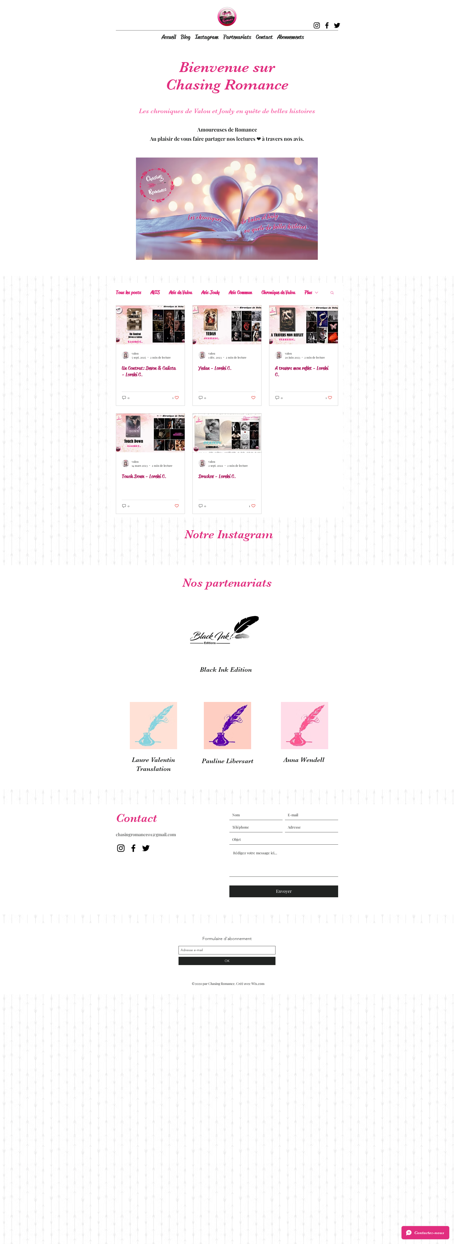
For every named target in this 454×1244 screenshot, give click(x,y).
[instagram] (317, 25)
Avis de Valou (180, 292)
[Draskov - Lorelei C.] (227, 433)
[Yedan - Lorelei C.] (227, 324)
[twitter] (337, 25)
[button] (332, 293)
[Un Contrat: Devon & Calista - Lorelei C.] (150, 324)
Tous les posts (128, 292)
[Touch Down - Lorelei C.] (150, 433)
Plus (308, 292)
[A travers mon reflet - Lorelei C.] (303, 324)
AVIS (155, 292)
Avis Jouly (210, 292)
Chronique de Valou (278, 292)
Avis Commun (240, 292)
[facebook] (327, 25)
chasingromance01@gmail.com (146, 834)
